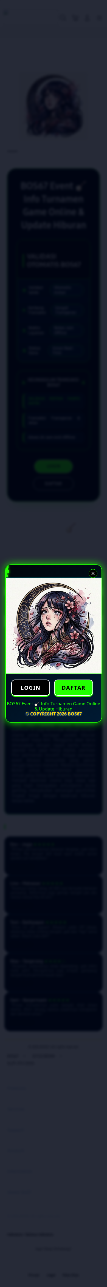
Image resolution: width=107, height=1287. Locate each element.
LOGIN (31, 687)
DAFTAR (74, 687)
